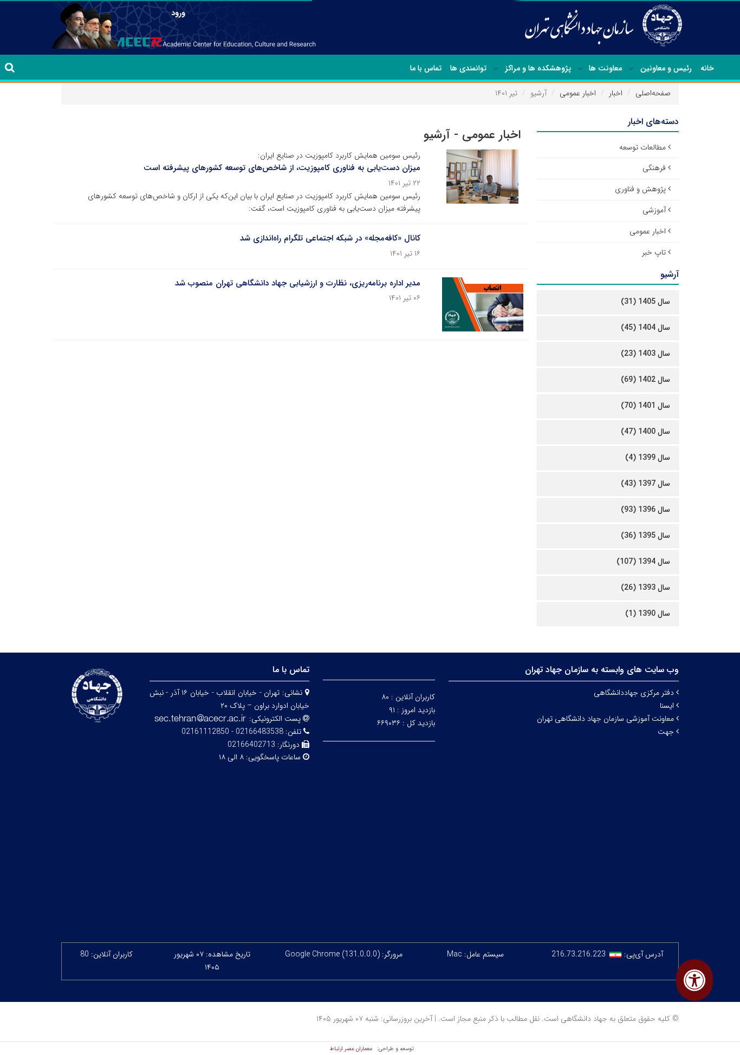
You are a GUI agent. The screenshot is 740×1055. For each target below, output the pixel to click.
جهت (667, 732)
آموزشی (654, 210)
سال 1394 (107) (643, 562)
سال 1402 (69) (645, 380)
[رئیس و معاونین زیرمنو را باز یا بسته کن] (631, 68)
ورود (178, 13)
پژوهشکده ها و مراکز (538, 68)
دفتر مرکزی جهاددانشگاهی (635, 693)
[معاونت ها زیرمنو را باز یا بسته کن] (580, 68)
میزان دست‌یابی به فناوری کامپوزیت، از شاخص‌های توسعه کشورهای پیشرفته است (282, 167)
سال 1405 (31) (645, 302)
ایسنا (668, 706)
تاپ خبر (654, 252)
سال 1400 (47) (645, 432)
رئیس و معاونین (666, 68)
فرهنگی (654, 168)
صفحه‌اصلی (653, 93)
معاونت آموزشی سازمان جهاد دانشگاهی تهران (606, 719)
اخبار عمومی (578, 93)
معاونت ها (605, 68)
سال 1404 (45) (645, 328)
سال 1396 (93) (645, 510)
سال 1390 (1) (647, 614)
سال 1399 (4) (647, 458)
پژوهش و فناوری (640, 189)
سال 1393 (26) (645, 588)
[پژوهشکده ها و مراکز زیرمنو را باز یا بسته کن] (496, 68)
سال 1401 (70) (645, 406)
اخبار (615, 93)
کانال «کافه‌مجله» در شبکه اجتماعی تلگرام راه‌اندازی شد (330, 238)
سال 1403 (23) (645, 354)
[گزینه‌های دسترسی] (694, 980)
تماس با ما (426, 68)
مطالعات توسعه (642, 147)
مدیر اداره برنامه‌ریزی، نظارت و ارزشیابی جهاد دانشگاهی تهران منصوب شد (297, 283)
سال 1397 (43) (645, 484)
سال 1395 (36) (645, 536)
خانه (707, 68)
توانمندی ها (468, 68)
